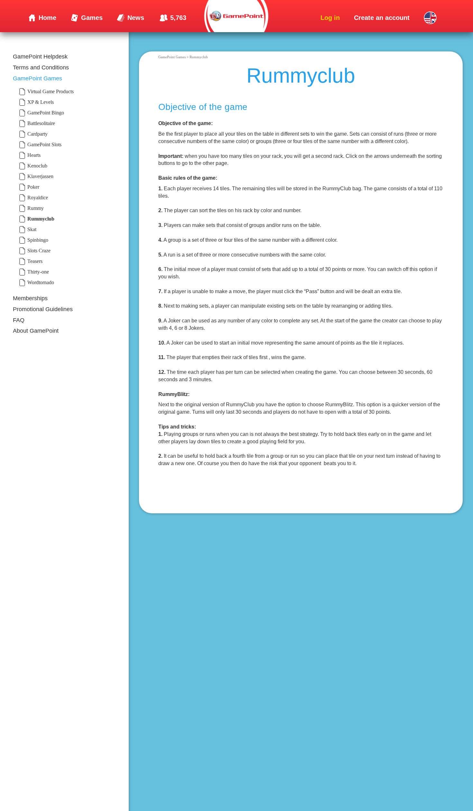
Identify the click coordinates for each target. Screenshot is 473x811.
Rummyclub (199, 57)
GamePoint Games (37, 78)
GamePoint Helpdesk (40, 56)
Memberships (30, 298)
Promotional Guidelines (43, 309)
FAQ (18, 320)
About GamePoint (36, 331)
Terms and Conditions (41, 67)
